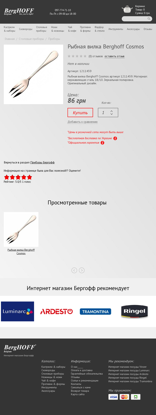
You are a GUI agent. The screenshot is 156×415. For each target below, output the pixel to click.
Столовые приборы (52, 373)
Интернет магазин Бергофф (19, 355)
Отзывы (148, 29)
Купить (80, 113)
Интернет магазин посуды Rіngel (127, 377)
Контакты (76, 384)
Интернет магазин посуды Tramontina (130, 381)
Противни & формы (53, 384)
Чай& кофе (72, 29)
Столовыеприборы (41, 29)
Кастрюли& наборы (9, 29)
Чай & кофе (48, 380)
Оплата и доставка (81, 370)
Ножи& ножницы (57, 29)
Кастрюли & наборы (53, 366)
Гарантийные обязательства (87, 373)
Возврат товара (80, 390)
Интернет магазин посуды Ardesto (128, 374)
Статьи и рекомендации (84, 380)
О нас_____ (77, 366)
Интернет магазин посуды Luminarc (129, 370)
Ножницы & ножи (51, 377)
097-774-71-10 (63, 10)
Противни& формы (85, 29)
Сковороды (25, 29)
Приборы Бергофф (42, 162)
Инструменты (116, 29)
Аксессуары (133, 29)
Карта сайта (77, 394)
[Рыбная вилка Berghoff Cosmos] (33, 74)
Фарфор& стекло (100, 29)
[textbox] (108, 112)
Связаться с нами (81, 387)
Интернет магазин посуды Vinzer (127, 366)
